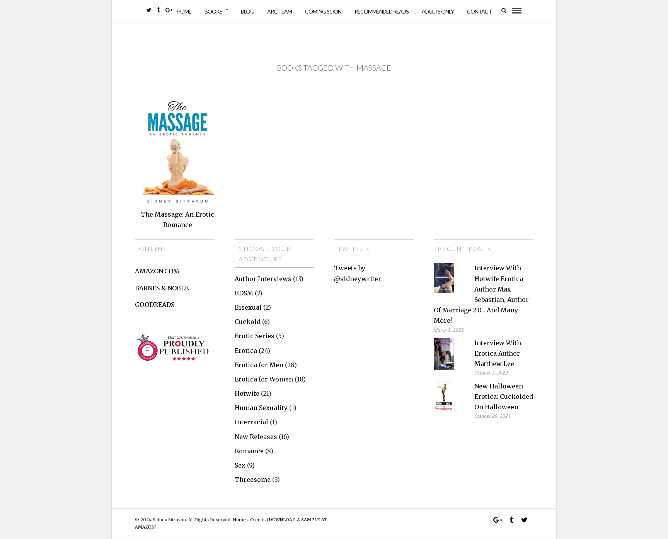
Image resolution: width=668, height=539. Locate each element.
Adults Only (438, 11)
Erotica (246, 350)
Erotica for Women (264, 379)
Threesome (253, 479)
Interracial (251, 422)
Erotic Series (254, 336)
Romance (249, 451)
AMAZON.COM (157, 271)
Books (213, 11)
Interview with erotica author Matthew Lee (497, 353)
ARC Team (279, 11)
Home (184, 11)
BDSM (244, 293)
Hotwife (247, 393)
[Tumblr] (158, 10)
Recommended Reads (381, 11)
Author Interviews (263, 279)
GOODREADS (154, 304)
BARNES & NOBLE (162, 288)
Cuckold (248, 321)
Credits (258, 519)
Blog (247, 11)
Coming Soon (323, 11)
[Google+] (168, 10)
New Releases (256, 437)
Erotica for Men (259, 365)
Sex (240, 465)
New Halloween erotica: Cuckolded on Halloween (503, 396)
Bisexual (248, 307)
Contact (479, 11)
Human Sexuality (261, 408)
